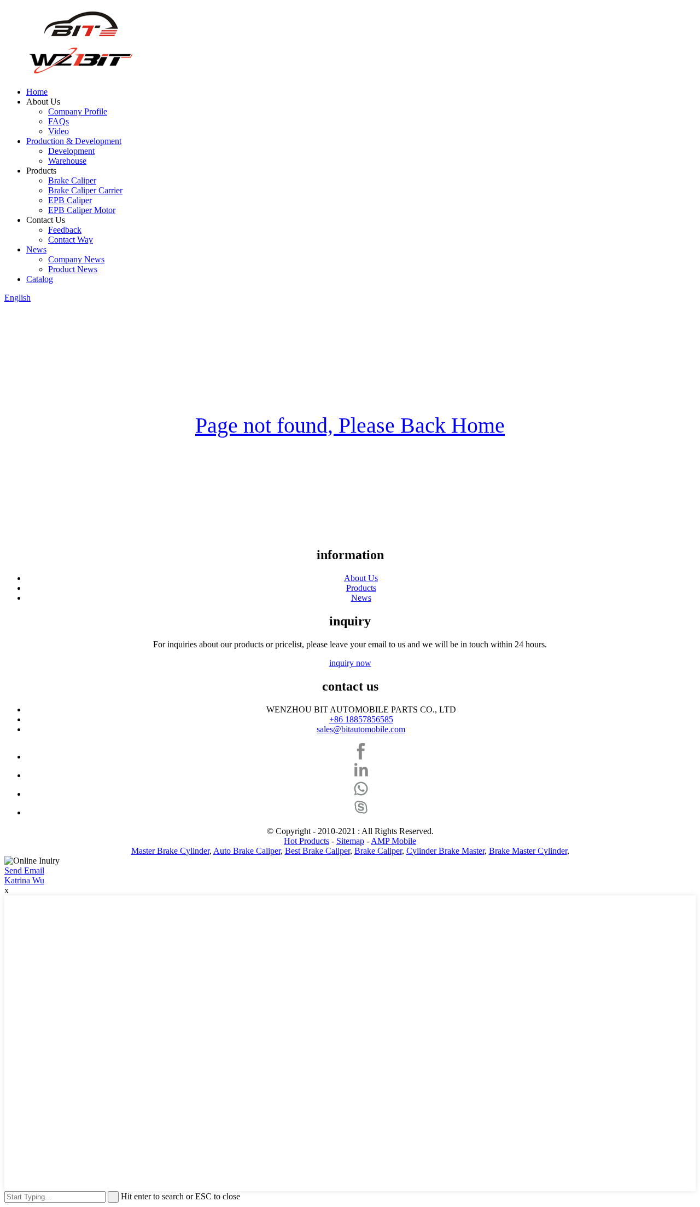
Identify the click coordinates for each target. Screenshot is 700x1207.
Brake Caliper (72, 180)
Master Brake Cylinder (170, 850)
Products (361, 588)
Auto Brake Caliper (247, 850)
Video (58, 131)
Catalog (39, 279)
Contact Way (70, 239)
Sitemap (350, 841)
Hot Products (306, 841)
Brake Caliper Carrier (85, 190)
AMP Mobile (393, 841)
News (36, 249)
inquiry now (350, 663)
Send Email (24, 870)
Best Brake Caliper (317, 850)
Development (71, 151)
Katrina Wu (24, 880)
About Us (361, 578)
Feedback (64, 229)
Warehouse (67, 160)
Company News (76, 259)
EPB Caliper (70, 200)
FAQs (58, 121)
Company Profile (77, 111)
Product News (72, 269)
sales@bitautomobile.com (361, 729)
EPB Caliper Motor (81, 210)
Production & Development (73, 141)
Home (37, 91)
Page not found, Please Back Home (350, 425)
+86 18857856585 (361, 719)
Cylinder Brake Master (445, 850)
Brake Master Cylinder (528, 850)
